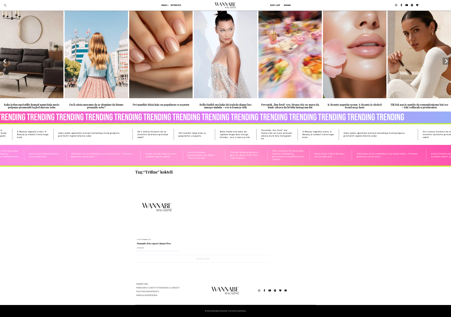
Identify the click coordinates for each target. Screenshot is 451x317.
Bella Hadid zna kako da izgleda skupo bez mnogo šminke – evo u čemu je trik (226, 106)
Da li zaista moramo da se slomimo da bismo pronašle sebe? (96, 106)
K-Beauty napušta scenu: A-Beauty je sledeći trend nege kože (355, 106)
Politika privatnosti (147, 291)
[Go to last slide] (4, 61)
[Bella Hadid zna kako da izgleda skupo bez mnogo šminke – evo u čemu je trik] (225, 97)
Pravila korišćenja (146, 295)
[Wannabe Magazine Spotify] (411, 5)
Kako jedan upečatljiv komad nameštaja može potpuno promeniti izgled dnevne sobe (31, 106)
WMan (287, 5)
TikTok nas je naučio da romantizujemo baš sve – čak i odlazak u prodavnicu (419, 106)
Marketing (142, 284)
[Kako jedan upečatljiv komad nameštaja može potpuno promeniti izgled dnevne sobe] (31, 97)
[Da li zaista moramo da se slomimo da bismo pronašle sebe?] (96, 97)
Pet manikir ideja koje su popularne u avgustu (161, 104)
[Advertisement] (289, 186)
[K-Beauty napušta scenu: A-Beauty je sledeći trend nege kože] (354, 97)
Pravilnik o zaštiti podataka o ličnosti (158, 288)
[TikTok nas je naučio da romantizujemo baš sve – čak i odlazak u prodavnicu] (419, 97)
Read (164, 5)
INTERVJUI (176, 5)
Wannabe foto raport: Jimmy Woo (154, 243)
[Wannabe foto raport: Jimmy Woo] (157, 207)
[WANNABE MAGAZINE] (225, 294)
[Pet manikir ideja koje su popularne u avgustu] (161, 97)
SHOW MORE (203, 258)
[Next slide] (446, 61)
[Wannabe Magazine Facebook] (401, 5)
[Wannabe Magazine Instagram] (396, 5)
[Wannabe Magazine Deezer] (417, 5)
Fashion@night (144, 239)
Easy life (275, 5)
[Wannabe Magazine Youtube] (406, 5)
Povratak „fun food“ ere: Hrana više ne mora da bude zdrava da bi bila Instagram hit (290, 106)
